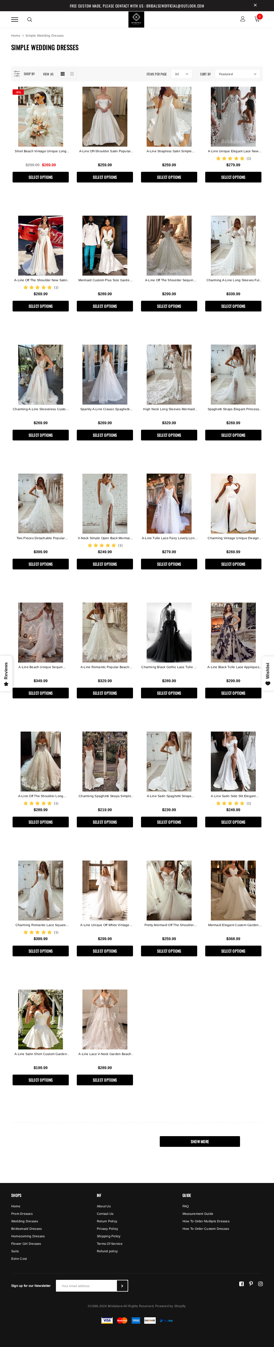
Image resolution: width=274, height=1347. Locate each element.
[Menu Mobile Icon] (14, 19)
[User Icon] (242, 19)
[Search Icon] (29, 19)
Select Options (41, 177)
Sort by (205, 74)
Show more (200, 1141)
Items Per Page (157, 74)
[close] (255, 5)
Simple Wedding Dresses (44, 35)
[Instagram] (260, 1283)
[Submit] (122, 1285)
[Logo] (136, 19)
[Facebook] (241, 1283)
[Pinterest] (251, 1283)
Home (15, 35)
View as (48, 74)
